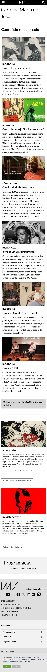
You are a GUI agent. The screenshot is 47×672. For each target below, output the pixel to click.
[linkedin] (28, 594)
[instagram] (13, 594)
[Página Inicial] (22, 2)
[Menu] (3, 2)
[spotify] (33, 594)
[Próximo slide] (31, 470)
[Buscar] (43, 2)
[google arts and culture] (39, 594)
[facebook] (18, 594)
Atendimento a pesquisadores (16, 608)
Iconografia (9, 450)
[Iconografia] (23, 433)
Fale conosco (8, 601)
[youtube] (8, 594)
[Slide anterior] (16, 470)
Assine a (10, 604)
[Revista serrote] (23, 500)
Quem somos (7, 651)
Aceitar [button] (7, 666)
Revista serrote (11, 517)
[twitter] (23, 594)
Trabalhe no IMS (9, 615)
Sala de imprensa (9, 611)
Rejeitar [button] (16, 666)
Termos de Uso (24, 662)
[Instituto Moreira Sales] (22, 587)
